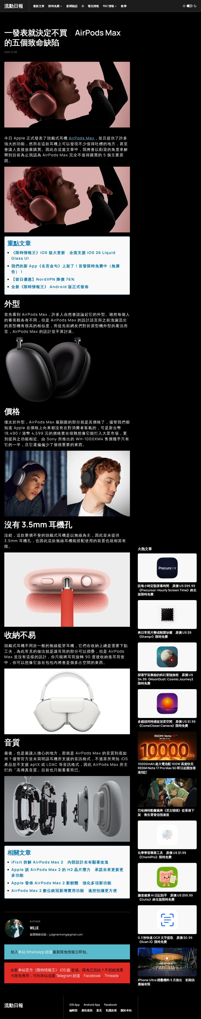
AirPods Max (81, 138)
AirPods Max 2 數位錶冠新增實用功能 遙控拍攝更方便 (64, 890)
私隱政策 (111, 1010)
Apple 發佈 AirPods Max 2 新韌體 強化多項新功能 (61, 882)
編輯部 (73, 1010)
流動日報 (13, 6)
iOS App (74, 1004)
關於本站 (126, 1010)
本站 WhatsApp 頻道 (35, 951)
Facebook (92, 975)
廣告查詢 (86, 1010)
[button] (190, 6)
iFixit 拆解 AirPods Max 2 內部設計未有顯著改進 (60, 862)
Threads (111, 975)
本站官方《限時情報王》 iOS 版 (44, 970)
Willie (34, 927)
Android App (92, 1004)
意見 (99, 1010)
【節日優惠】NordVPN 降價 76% (43, 279)
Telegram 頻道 (68, 975)
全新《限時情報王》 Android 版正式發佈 (50, 286)
